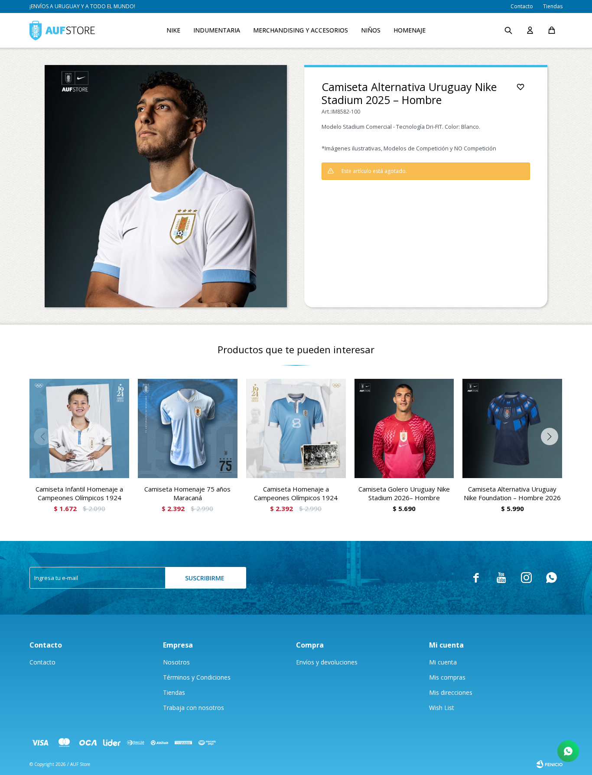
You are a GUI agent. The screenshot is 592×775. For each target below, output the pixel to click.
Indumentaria (216, 30)
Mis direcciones (450, 692)
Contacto (522, 6)
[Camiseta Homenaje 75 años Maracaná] (187, 429)
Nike (173, 30)
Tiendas (553, 6)
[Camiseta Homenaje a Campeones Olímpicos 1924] (296, 429)
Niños (371, 30)
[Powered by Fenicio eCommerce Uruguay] (550, 764)
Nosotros (176, 662)
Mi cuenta (443, 662)
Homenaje (410, 30)
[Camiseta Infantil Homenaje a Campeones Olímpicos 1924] (79, 429)
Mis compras (447, 677)
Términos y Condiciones (197, 677)
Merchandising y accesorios (300, 30)
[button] (508, 30)
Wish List (441, 707)
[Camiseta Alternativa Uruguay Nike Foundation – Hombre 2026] (512, 429)
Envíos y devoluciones (327, 662)
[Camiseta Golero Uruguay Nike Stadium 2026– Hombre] (404, 429)
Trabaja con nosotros (193, 707)
